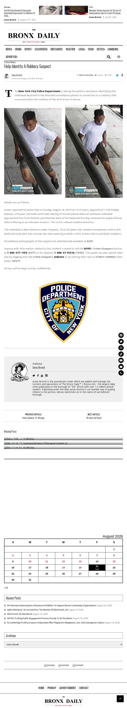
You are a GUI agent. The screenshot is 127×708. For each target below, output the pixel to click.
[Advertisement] (63, 497)
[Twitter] (121, 341)
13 (80, 561)
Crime (7, 62)
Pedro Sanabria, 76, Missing (33, 417)
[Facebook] (121, 335)
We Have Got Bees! (93, 417)
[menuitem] (8, 49)
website (59, 256)
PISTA (70, 252)
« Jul (6, 587)
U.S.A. (91, 7)
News (13, 62)
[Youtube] (121, 360)
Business (7, 7)
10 (30, 561)
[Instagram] (121, 347)
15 (114, 561)
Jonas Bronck (10, 19)
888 (59, 252)
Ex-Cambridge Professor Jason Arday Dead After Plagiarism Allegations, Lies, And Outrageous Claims (55, 622)
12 (63, 561)
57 (64, 252)
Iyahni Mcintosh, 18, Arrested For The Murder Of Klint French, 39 (37, 609)
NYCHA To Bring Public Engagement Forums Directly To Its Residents (39, 618)
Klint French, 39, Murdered (19, 614)
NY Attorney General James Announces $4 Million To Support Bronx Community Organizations (51, 605)
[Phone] (121, 373)
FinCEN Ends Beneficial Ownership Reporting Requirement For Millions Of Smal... (19, 13)
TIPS (24, 252)
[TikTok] (121, 354)
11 (46, 561)
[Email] (121, 366)
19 (63, 567)
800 (12, 252)
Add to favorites (86, 75)
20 (80, 567)
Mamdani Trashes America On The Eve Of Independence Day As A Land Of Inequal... (105, 12)
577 (18, 252)
